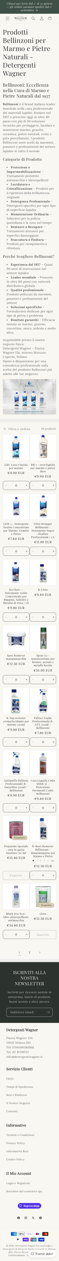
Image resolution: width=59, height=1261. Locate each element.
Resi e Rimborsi (16, 1095)
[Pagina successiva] (40, 952)
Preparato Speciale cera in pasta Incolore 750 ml (16, 849)
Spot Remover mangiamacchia (16, 657)
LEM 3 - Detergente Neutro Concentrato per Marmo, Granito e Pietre (16, 528)
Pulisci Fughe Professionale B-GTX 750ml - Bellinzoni (43, 722)
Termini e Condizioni (20, 1135)
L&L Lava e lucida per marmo (16, 466)
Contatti (12, 1111)
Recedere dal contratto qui (24, 1191)
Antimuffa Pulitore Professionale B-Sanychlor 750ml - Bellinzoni (16, 785)
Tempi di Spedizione (20, 1087)
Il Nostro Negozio (18, 1103)
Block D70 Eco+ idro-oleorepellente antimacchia (16, 917)
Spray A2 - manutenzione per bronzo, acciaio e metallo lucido (43, 660)
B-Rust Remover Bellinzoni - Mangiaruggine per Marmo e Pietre (43, 851)
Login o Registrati (18, 1183)
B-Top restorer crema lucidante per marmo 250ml (16, 721)
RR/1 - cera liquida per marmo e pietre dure (43, 468)
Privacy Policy (15, 1143)
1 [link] (19, 952)
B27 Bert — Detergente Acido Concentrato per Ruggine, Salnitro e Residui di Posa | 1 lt (16, 596)
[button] (7, 18)
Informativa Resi (17, 1151)
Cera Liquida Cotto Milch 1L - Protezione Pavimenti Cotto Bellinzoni (43, 787)
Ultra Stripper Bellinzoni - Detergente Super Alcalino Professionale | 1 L (43, 530)
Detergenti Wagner (25, 1245)
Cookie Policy (15, 1159)
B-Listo (43, 589)
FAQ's (10, 1078)
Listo (43, 913)
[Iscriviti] (48, 1012)
